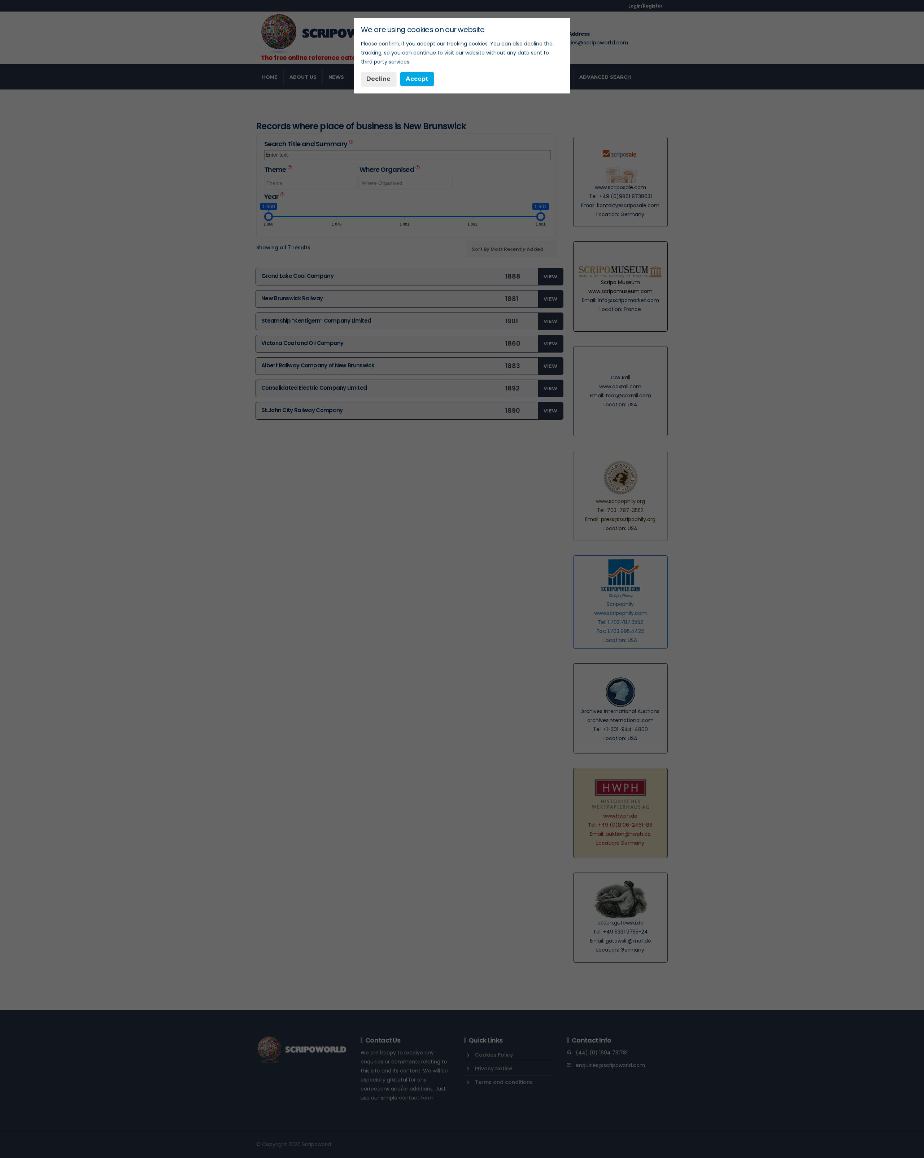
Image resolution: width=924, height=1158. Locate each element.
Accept (417, 78)
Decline (378, 78)
